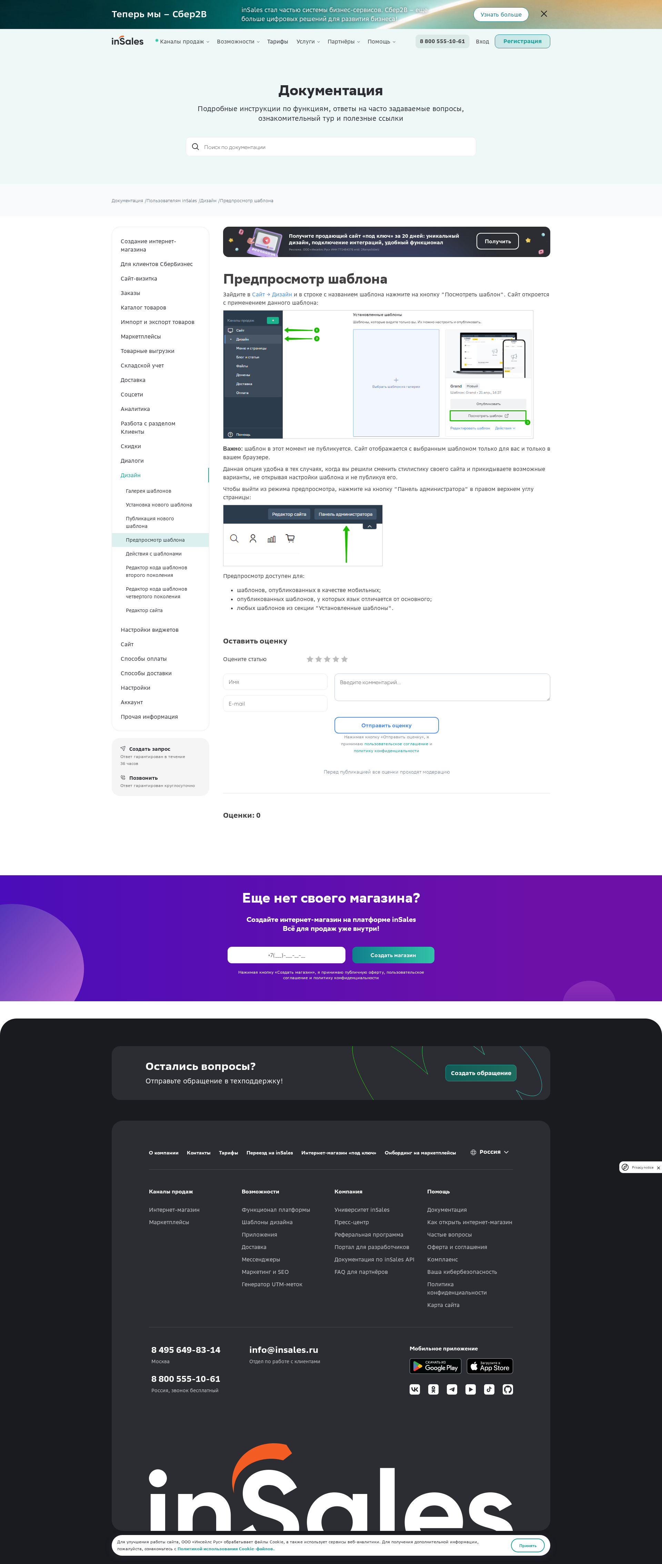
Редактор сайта (144, 610)
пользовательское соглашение (396, 743)
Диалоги (132, 460)
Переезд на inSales (270, 1152)
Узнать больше (501, 14)
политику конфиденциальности (386, 750)
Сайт (127, 644)
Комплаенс (442, 1259)
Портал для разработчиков (371, 1246)
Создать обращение (481, 1073)
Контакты (199, 1152)
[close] (658, 1167)
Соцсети (132, 394)
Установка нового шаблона (159, 505)
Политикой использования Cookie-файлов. (226, 1548)
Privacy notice (642, 1167)
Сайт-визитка (139, 278)
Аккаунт (132, 702)
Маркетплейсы (141, 336)
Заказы (130, 292)
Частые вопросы (449, 1234)
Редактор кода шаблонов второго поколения (156, 571)
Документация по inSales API (374, 1259)
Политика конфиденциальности (457, 1288)
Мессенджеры (261, 1259)
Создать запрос (149, 749)
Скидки (131, 446)
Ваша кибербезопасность (462, 1271)
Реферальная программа (368, 1234)
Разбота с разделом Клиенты (148, 427)
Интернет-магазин (174, 1209)
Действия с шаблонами (154, 554)
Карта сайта (443, 1304)
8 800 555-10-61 (442, 41)
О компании (164, 1152)
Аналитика (135, 408)
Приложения (259, 1234)
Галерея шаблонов (148, 491)
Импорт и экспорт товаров (157, 321)
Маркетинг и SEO (265, 1271)
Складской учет (142, 365)
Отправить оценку (386, 725)
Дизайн (131, 475)
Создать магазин (393, 955)
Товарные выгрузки (147, 350)
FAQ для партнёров (361, 1271)
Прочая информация (149, 716)
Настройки (135, 687)
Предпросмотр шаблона (155, 540)
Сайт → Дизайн (272, 294)
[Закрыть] (544, 14)
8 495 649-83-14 (185, 1350)
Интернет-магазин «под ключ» (339, 1152)
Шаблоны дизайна (267, 1222)
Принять (527, 1545)
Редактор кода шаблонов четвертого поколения (156, 593)
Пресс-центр (351, 1222)
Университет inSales (362, 1209)
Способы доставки (146, 673)
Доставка (133, 379)
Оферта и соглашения (457, 1246)
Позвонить (143, 778)
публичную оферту (364, 972)
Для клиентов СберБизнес (157, 263)
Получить (498, 241)
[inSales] (127, 42)
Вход (482, 41)
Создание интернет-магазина (148, 245)
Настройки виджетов (150, 629)
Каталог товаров (143, 307)
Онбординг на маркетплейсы (420, 1152)
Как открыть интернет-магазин (469, 1222)
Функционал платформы (276, 1209)
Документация (447, 1209)
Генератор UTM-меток (272, 1284)
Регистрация (522, 41)
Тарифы (277, 41)
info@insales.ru (283, 1350)
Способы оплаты (144, 658)
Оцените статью (245, 659)
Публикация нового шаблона (150, 522)
